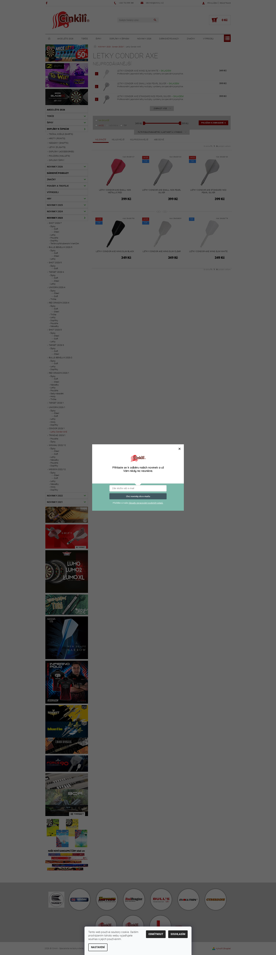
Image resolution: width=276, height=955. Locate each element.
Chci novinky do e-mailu (138, 496)
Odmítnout (155, 934)
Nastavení (98, 947)
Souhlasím (178, 934)
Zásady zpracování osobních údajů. (146, 502)
